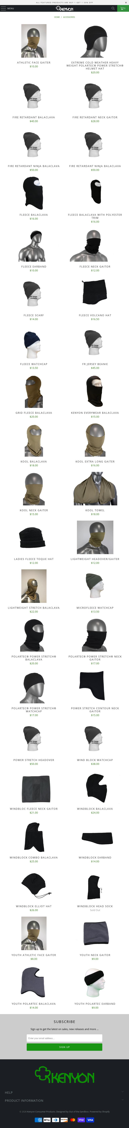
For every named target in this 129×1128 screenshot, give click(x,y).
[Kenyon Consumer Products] (64, 8)
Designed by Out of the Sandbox (72, 1111)
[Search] (113, 8)
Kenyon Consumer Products (41, 1111)
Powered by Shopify (100, 1111)
